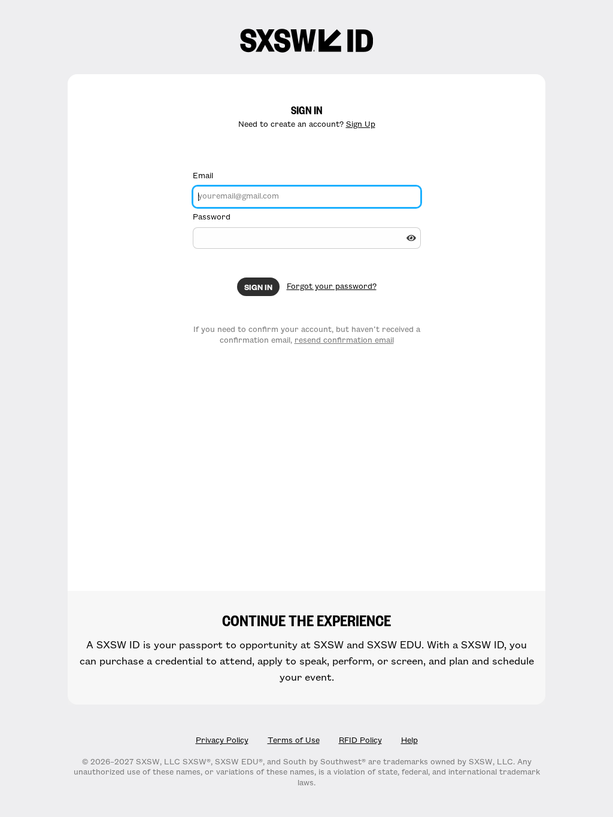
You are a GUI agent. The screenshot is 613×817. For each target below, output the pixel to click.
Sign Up (360, 124)
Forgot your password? (332, 286)
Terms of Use (294, 740)
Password (211, 217)
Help (409, 740)
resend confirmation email (344, 340)
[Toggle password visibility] (411, 238)
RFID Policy (360, 740)
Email (203, 176)
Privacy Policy (222, 740)
